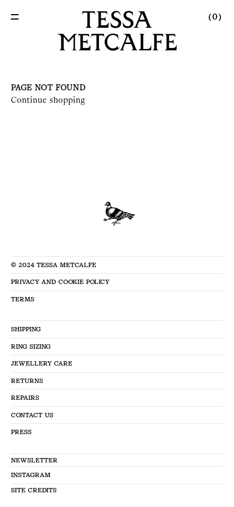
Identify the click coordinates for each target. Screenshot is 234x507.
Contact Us (32, 415)
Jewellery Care (41, 363)
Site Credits (34, 490)
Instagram (31, 475)
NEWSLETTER (34, 460)
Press (21, 432)
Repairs (25, 397)
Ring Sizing (31, 346)
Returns (27, 380)
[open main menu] (15, 17)
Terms (22, 299)
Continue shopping (48, 100)
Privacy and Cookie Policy (60, 281)
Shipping (26, 329)
